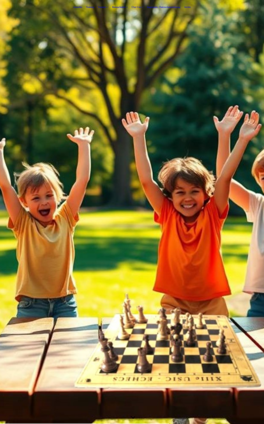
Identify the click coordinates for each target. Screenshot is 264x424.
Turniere (102, 7)
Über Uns (136, 7)
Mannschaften (119, 7)
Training (90, 7)
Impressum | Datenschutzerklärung (163, 7)
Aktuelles (77, 7)
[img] (132, 212)
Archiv (187, 7)
